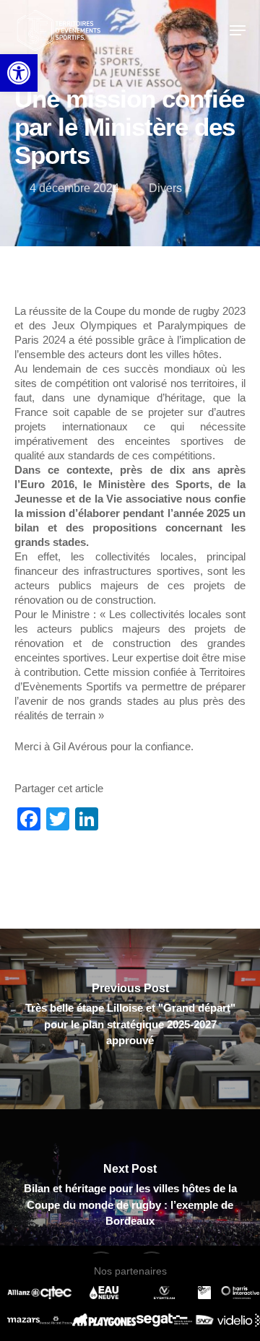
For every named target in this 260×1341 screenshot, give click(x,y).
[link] (19, 73)
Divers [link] (165, 188)
